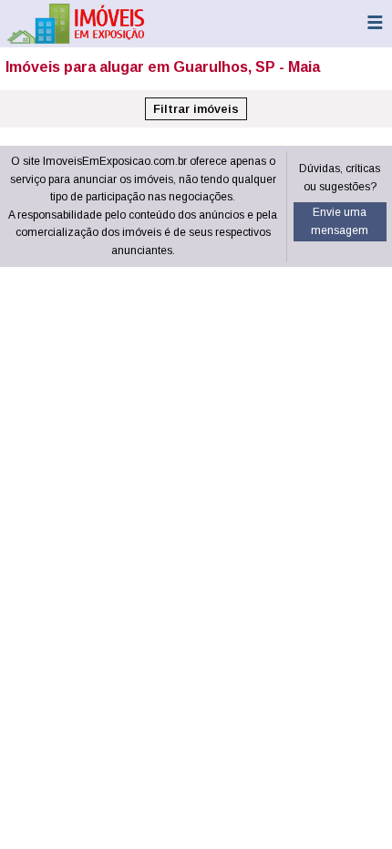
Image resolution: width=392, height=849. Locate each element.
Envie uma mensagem (339, 221)
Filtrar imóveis (196, 109)
